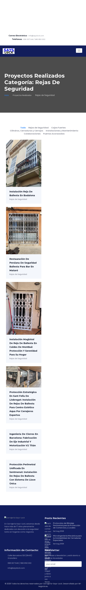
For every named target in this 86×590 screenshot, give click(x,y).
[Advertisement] (43, 15)
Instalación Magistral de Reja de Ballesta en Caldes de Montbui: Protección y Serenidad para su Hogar (23, 347)
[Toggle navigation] (79, 50)
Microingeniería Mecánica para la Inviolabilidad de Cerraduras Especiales (67, 538)
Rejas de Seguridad (18, 199)
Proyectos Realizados (22, 95)
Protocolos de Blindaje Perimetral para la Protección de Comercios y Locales (66, 525)
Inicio (6, 95)
